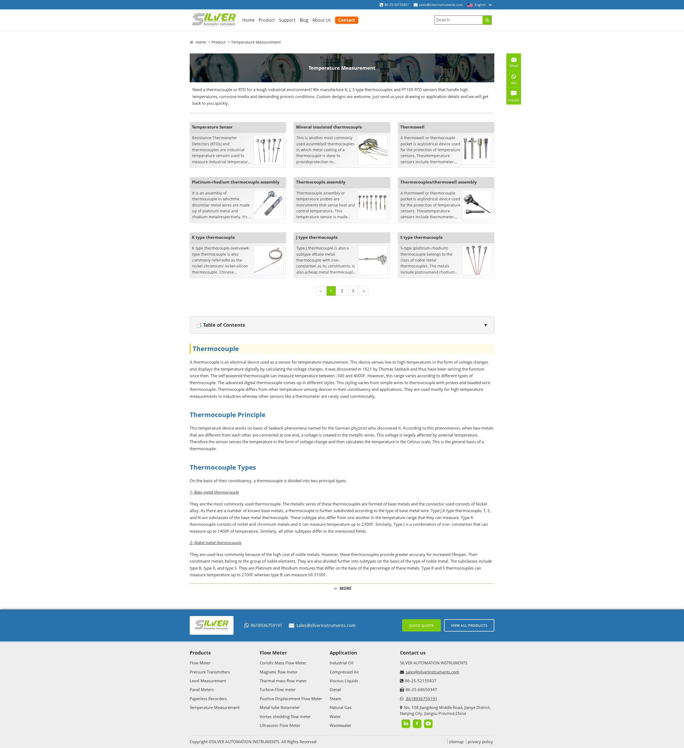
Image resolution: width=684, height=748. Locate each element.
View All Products (469, 625)
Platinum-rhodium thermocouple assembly (235, 182)
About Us (321, 20)
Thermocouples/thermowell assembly (438, 182)
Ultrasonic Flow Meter (280, 725)
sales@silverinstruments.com (441, 4)
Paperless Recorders (208, 698)
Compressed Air (344, 672)
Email (512, 63)
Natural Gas (340, 707)
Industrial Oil (341, 662)
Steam (335, 698)
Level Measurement (208, 680)
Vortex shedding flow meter (285, 716)
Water (335, 716)
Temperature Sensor (212, 127)
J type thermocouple (317, 237)
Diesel (335, 689)
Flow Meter (200, 662)
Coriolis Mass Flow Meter (283, 662)
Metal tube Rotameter (280, 707)
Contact (346, 20)
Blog (304, 20)
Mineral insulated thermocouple (329, 127)
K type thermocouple (213, 237)
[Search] (487, 20)
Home (248, 20)
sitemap (456, 741)
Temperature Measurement (256, 42)
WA (511, 83)
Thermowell (412, 127)
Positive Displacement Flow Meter (291, 698)
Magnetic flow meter (279, 672)
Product (267, 20)
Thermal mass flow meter (283, 680)
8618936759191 (266, 625)
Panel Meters (202, 689)
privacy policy (480, 741)
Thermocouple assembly (320, 182)
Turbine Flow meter (278, 689)
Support (287, 20)
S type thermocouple (421, 237)
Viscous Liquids (344, 680)
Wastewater (340, 725)
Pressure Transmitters (210, 672)
